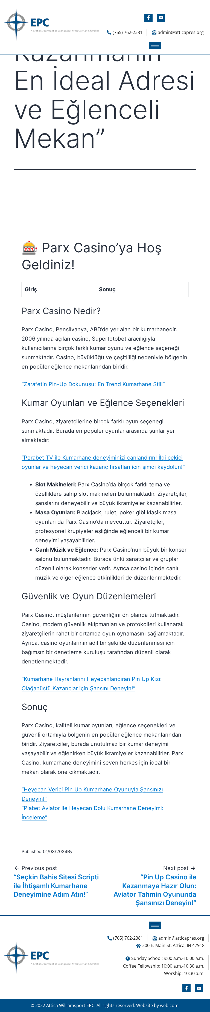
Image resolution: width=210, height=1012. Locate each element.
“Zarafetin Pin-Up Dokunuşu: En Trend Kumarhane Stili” (93, 384)
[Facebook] (148, 18)
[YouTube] (161, 18)
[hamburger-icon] (155, 45)
